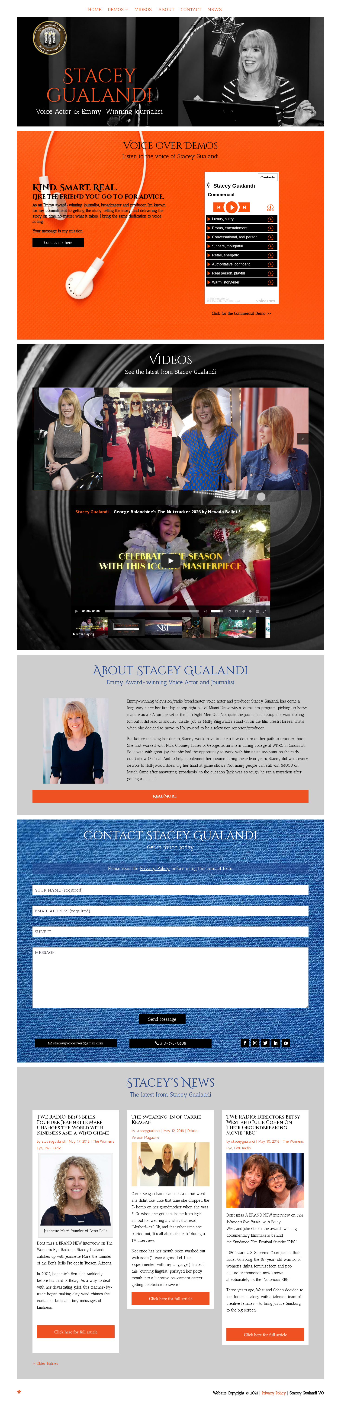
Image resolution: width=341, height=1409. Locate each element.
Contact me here (58, 242)
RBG (291, 1242)
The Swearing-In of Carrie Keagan (166, 1120)
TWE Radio (52, 1148)
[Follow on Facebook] (245, 1043)
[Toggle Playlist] (257, 611)
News (215, 10)
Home (95, 10)
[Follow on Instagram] (255, 1043)
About (166, 10)
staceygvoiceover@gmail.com (78, 1043)
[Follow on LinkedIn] (275, 1043)
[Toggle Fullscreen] (264, 611)
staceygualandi (53, 1141)
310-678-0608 (173, 1043)
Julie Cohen (253, 1228)
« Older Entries (45, 1363)
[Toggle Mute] (205, 611)
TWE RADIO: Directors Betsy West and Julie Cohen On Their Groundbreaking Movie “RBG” (263, 1125)
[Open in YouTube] (236, 611)
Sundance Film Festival (252, 1242)
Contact (191, 10)
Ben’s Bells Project (63, 1263)
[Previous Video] (243, 611)
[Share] (229, 611)
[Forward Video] (250, 611)
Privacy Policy (274, 1393)
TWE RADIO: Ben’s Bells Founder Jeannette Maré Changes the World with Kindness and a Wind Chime (73, 1125)
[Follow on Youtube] (286, 1043)
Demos (116, 10)
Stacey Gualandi (92, 512)
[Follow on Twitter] (265, 1043)
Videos (143, 10)
